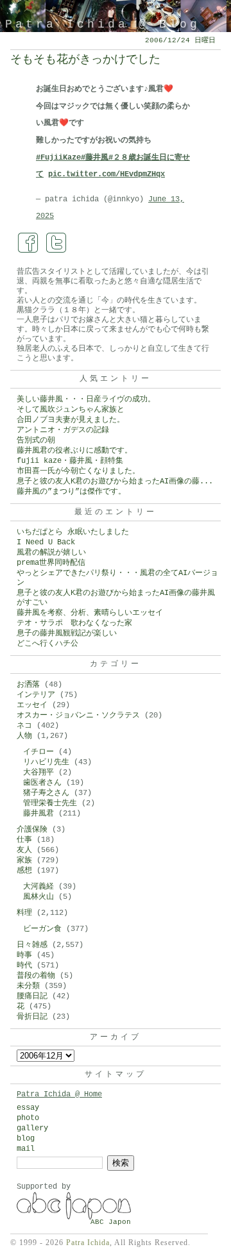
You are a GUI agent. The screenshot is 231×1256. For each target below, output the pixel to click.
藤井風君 (38, 813)
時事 (24, 955)
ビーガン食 (42, 929)
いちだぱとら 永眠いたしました (73, 532)
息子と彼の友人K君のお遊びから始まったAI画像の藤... (115, 481)
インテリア (36, 695)
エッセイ (32, 705)
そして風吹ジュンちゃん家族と (70, 409)
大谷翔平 (38, 772)
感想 (24, 870)
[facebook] (28, 243)
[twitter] (56, 243)
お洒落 (28, 684)
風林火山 (38, 896)
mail (26, 1148)
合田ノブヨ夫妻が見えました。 (70, 419)
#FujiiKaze (58, 157)
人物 (24, 736)
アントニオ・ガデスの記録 (63, 430)
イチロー (38, 752)
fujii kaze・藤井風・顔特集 (70, 460)
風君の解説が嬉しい (51, 552)
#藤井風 (94, 157)
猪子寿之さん (46, 793)
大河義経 (38, 886)
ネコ (24, 725)
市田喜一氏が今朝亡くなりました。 (78, 471)
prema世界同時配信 (51, 562)
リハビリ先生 (46, 762)
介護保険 (32, 829)
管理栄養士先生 (50, 803)
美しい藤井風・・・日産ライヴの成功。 (86, 399)
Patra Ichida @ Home (59, 1094)
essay (28, 1107)
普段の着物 (36, 975)
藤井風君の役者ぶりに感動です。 (74, 450)
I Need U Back (46, 542)
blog (26, 1138)
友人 (24, 850)
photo (28, 1118)
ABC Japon (110, 1222)
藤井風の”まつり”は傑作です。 (71, 491)
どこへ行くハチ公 (47, 643)
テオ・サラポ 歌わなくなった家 (74, 623)
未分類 (28, 986)
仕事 (24, 839)
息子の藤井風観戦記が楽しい (67, 633)
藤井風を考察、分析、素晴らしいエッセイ (90, 612)
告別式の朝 (36, 440)
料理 (24, 913)
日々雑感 (32, 945)
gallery (32, 1128)
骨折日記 (32, 1016)
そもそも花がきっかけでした (85, 59)
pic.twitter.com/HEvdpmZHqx (106, 174)
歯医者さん (42, 782)
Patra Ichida (88, 1242)
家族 (24, 860)
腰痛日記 (32, 996)
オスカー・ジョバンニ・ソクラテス (78, 715)
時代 (24, 965)
